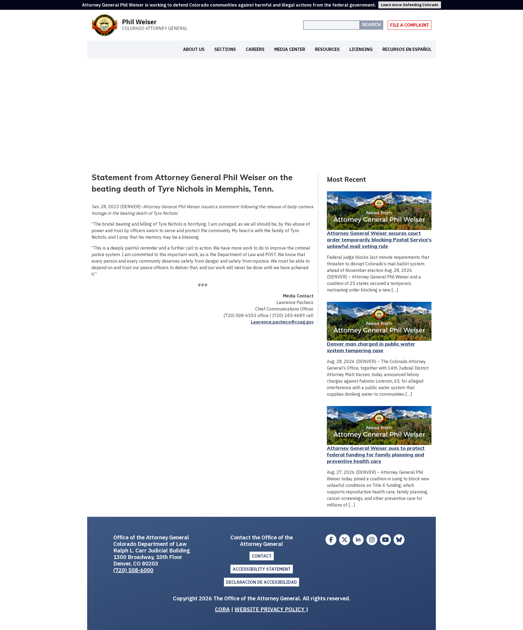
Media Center (289, 49)
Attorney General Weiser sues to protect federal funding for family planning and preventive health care (376, 454)
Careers (255, 49)
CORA (222, 609)
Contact (262, 556)
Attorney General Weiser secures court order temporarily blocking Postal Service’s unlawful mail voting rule (379, 239)
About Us (194, 49)
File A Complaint (409, 25)
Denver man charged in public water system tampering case (371, 347)
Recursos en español (406, 49)
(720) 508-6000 (133, 570)
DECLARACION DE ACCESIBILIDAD (261, 582)
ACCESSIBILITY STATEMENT (262, 569)
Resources (327, 49)
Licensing (361, 49)
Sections (225, 49)
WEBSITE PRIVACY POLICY (270, 609)
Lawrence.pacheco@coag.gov (282, 322)
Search (371, 24)
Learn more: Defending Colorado (409, 4)
